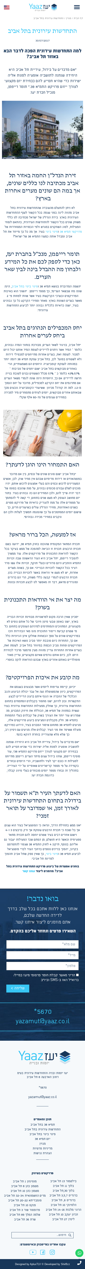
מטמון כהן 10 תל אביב (24, 1191)
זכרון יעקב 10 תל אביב (63, 1214)
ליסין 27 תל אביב (63, 1219)
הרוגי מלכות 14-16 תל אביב (63, 1209)
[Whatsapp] (79, 1253)
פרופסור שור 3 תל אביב (24, 1210)
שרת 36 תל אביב (25, 1219)
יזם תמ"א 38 (42, 1139)
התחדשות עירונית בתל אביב (42, 1129)
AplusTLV (35, 1264)
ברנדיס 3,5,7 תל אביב (63, 1195)
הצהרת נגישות (42, 1153)
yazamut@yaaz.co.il (43, 1021)
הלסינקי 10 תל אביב (63, 1205)
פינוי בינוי (51, 231)
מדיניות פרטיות (42, 1148)
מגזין (68, 18)
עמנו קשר (28, 871)
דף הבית (78, 18)
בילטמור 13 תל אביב (63, 1181)
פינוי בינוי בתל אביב (25, 286)
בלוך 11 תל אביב (63, 1186)
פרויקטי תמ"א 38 (71, 231)
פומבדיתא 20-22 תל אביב (25, 1200)
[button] (77, 7)
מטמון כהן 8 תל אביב (24, 1186)
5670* (43, 1011)
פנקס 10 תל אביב (25, 1205)
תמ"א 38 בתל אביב (42, 1124)
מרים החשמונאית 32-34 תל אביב (25, 1195)
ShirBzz (65, 1264)
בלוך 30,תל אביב (63, 1190)
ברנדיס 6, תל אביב (63, 1200)
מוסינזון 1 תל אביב (25, 1181)
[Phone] (79, 1263)
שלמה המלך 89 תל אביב (24, 1214)
